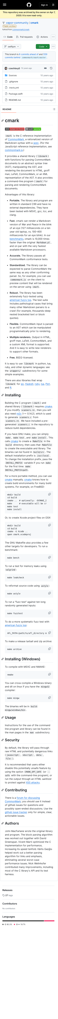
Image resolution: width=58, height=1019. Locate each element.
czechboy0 (14, 68)
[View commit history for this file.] (51, 68)
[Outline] (54, 109)
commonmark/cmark (20, 29)
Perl (48, 383)
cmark (34, 22)
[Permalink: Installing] (3, 395)
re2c (19, 413)
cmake (48, 406)
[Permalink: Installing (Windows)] (3, 659)
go (22, 383)
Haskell (29, 383)
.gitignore (13, 81)
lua (42, 383)
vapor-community (17, 22)
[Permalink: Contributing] (3, 790)
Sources (13, 75)
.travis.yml (14, 87)
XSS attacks (33, 782)
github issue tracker (16, 812)
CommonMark (16, 139)
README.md (15, 100)
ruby (37, 383)
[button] (50, 494)
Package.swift (16, 93)
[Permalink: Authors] (3, 823)
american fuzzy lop (20, 299)
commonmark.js (14, 150)
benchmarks (16, 238)
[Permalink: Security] (3, 740)
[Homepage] (29, 4)
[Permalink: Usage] (3, 717)
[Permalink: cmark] (3, 120)
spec (36, 142)
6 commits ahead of (28, 54)
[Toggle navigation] (4, 4)
